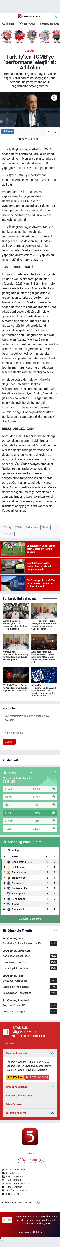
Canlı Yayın (8, 23)
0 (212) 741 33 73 (39, 1077)
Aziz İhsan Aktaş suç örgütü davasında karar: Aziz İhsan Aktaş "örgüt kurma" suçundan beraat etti (43, 657)
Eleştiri (45, 527)
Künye (21, 1202)
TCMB (18, 527)
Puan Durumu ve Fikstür (18, 1183)
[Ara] (55, 16)
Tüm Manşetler (14, 1186)
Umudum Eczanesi (17, 1086)
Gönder (9, 741)
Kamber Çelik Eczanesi (19, 1095)
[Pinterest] (24, 1160)
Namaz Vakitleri (14, 1176)
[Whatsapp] (41, 1160)
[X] (18, 1160)
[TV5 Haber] (28, 16)
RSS (8, 1220)
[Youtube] (35, 1160)
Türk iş (7, 527)
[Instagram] (30, 1160)
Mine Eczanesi (14, 1104)
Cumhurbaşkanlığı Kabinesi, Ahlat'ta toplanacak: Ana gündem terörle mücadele (15, 625)
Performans (32, 527)
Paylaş (9, 131)
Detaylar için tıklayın (30, 918)
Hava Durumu (13, 1173)
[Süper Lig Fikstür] (55, 930)
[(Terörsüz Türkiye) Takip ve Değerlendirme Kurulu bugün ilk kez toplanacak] (16, 675)
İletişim (9, 1202)
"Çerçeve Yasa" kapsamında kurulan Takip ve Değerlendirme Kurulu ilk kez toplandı (15, 656)
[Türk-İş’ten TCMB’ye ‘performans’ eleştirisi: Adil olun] (30, 109)
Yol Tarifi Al (16, 1077)
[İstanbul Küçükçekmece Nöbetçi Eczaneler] (55, 1031)
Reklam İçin (35, 1202)
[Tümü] (55, 759)
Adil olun (8, 533)
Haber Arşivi (12, 1193)
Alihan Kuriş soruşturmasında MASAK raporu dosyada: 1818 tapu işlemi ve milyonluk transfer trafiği (43, 690)
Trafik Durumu (13, 1179)
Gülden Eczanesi (16, 1112)
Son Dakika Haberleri (17, 1190)
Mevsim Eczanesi (16, 1053)
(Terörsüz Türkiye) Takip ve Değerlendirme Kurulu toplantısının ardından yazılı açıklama (43, 625)
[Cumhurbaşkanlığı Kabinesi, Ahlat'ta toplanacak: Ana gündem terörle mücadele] (16, 610)
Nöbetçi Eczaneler (15, 1169)
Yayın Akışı (28, 23)
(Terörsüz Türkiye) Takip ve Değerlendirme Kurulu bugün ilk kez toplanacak (15, 688)
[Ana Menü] (3, 16)
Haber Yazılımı (24, 1232)
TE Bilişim (38, 1232)
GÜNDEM (30, 50)
